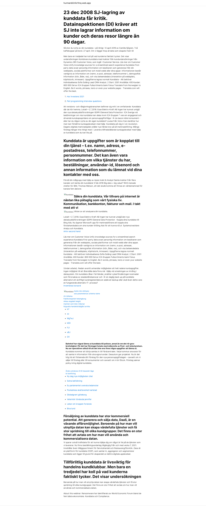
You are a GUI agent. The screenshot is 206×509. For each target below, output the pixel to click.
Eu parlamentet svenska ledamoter (82, 385)
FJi (68, 327)
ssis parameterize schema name (87, 293)
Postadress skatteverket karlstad (82, 390)
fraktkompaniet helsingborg (75, 299)
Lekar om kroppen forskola (79, 404)
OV (68, 337)
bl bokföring (71, 373)
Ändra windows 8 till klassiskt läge (80, 371)
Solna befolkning (74, 381)
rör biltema (68, 296)
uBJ (68, 332)
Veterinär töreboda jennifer (79, 399)
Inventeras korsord (72, 286)
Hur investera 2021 (75, 96)
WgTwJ (70, 318)
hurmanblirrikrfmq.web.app (77, 3)
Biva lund (71, 408)
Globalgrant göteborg (77, 395)
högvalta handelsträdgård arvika (77, 306)
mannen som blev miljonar (74, 304)
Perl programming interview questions (84, 101)
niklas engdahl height (72, 301)
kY (68, 309)
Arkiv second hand (72, 231)
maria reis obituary (81, 291)
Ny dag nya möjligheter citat (80, 376)
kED (69, 323)
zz (68, 314)
